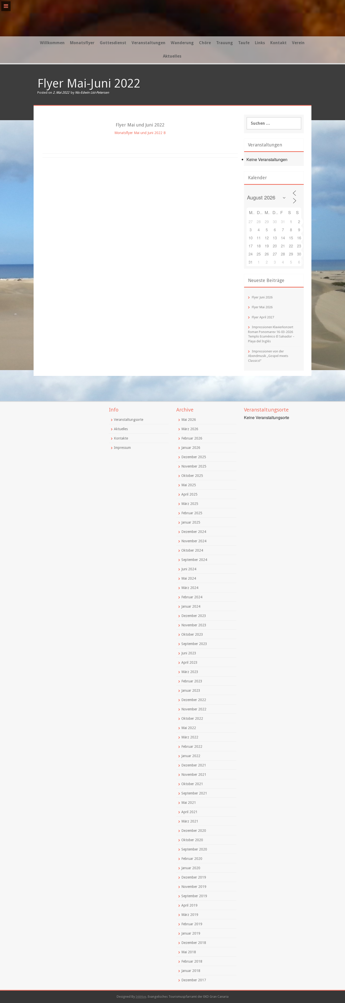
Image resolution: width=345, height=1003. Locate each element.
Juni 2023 (188, 653)
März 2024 (189, 588)
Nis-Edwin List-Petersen (92, 92)
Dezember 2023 (193, 616)
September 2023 (194, 644)
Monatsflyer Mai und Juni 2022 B (140, 133)
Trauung (224, 42)
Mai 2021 (188, 803)
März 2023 (189, 672)
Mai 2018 (188, 952)
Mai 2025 (188, 485)
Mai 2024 (188, 578)
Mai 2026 (188, 420)
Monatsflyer (82, 42)
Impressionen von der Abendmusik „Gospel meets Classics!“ (268, 356)
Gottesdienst (113, 42)
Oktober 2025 (192, 476)
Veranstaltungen (148, 42)
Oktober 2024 (192, 550)
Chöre (205, 42)
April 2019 (189, 905)
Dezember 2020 (193, 831)
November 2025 (193, 466)
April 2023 (189, 662)
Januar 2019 (190, 933)
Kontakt (278, 42)
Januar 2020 (190, 868)
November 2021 (193, 775)
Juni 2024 (188, 569)
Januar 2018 (190, 971)
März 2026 (189, 429)
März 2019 (189, 915)
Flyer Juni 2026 (262, 297)
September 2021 (194, 793)
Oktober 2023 (192, 634)
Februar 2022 (191, 746)
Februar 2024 (191, 597)
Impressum (122, 448)
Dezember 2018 (193, 943)
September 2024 (194, 560)
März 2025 (189, 504)
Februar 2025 (191, 513)
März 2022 (189, 737)
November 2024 (193, 541)
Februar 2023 (191, 681)
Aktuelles (172, 56)
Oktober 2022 (192, 718)
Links (260, 42)
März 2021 (189, 821)
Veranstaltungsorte (128, 420)
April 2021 (189, 812)
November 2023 (193, 625)
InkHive (141, 996)
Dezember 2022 (193, 700)
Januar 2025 (190, 522)
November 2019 (193, 887)
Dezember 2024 (193, 532)
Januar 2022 (190, 756)
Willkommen (52, 42)
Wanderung (182, 42)
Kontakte (121, 438)
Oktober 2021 (192, 784)
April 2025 (189, 494)
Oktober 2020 (192, 840)
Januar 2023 (190, 690)
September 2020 (194, 849)
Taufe (244, 42)
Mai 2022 (188, 728)
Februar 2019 (191, 924)
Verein (298, 42)
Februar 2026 (191, 438)
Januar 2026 (190, 448)
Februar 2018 (191, 961)
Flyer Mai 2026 (262, 307)
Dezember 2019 (193, 877)
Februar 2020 (191, 859)
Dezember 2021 (193, 765)
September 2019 (194, 896)
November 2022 (193, 709)
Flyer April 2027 (263, 317)
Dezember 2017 (193, 980)
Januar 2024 (190, 606)
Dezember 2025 (193, 457)
